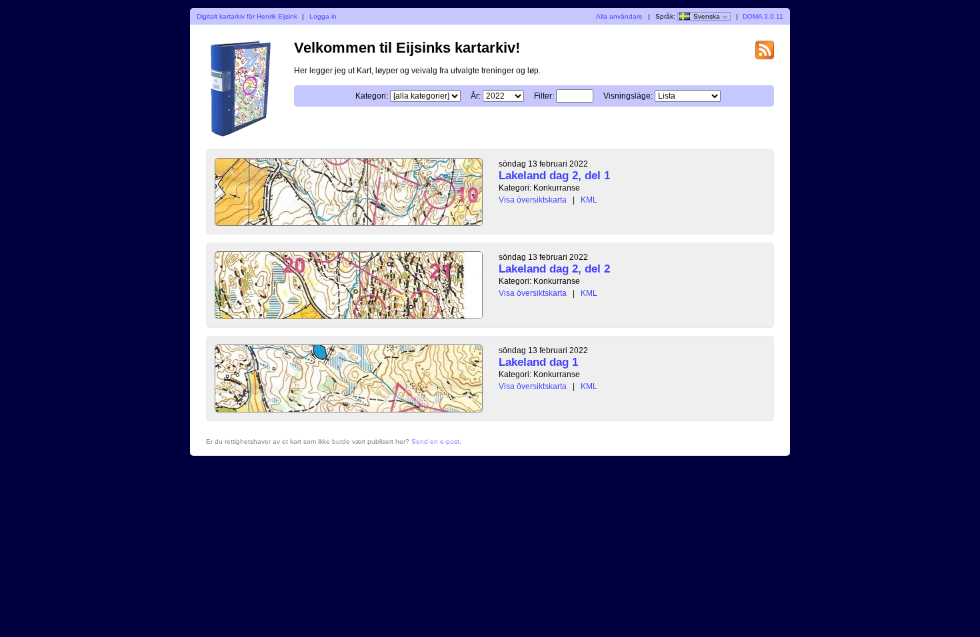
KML (589, 200)
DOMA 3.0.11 (763, 16)
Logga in (323, 16)
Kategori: (371, 96)
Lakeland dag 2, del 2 (554, 269)
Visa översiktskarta (533, 200)
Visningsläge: (628, 96)
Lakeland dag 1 (538, 362)
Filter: (544, 96)
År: (476, 96)
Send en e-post (435, 441)
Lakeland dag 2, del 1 (554, 175)
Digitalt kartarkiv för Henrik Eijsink (247, 16)
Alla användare (619, 16)
